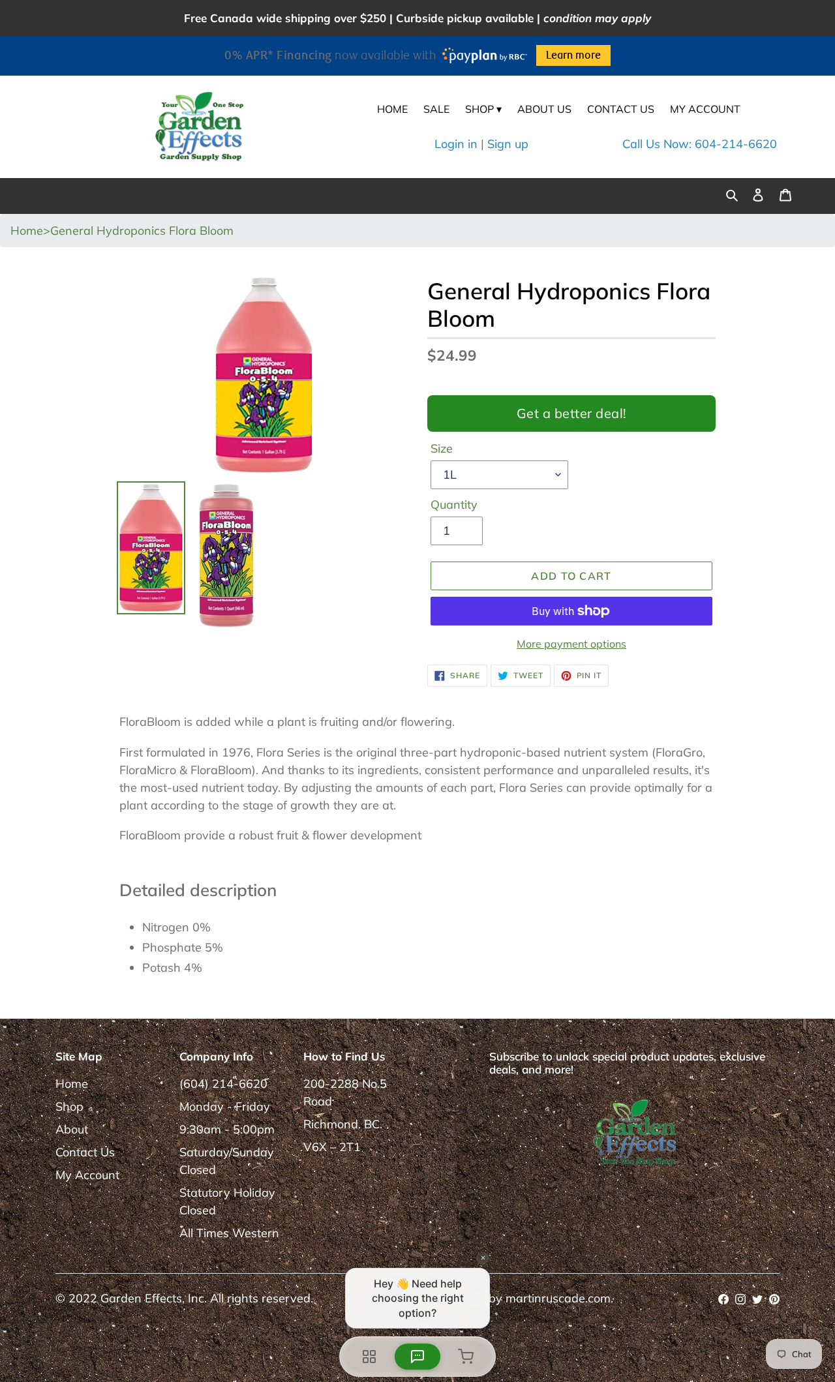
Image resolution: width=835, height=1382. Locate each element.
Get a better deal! (572, 413)
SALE (436, 108)
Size (442, 448)
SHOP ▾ (483, 108)
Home (71, 1083)
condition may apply (597, 18)
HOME (392, 108)
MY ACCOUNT (705, 108)
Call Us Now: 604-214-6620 (699, 143)
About (71, 1129)
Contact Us (85, 1152)
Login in (456, 143)
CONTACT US (620, 108)
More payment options (571, 643)
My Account (87, 1174)
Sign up (507, 143)
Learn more (573, 55)
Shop (69, 1106)
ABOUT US (544, 108)
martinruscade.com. (559, 1298)
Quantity (454, 504)
